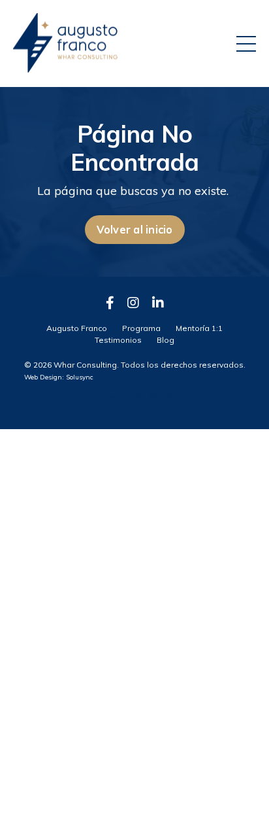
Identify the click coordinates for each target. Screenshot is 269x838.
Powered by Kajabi (135, 396)
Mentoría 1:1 (199, 328)
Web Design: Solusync (58, 377)
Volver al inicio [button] (135, 229)
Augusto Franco (76, 328)
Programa (141, 328)
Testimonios (118, 340)
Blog (165, 340)
